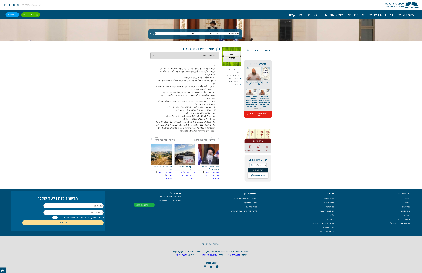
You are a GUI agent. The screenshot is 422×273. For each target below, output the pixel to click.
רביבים (216, 175)
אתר (267, 150)
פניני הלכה (330, 207)
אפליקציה (249, 151)
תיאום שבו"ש (329, 198)
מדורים (358, 15)
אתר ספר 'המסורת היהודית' (400, 223)
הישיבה (409, 15)
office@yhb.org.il (209, 254)
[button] (258, 78)
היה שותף (330, 219)
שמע (237, 72)
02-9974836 (234, 254)
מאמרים (216, 178)
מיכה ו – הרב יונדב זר (209, 55)
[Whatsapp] (18, 5)
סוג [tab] (248, 50)
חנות (258, 150)
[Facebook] (14, 5)
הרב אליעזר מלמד (211, 172)
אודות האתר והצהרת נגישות (323, 223)
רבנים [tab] (257, 50)
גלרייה (311, 15)
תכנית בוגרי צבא (251, 207)
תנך (230, 81)
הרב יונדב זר (234, 69)
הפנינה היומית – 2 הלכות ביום (169, 200)
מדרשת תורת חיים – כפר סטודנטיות (244, 211)
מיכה (237, 78)
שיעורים (407, 198)
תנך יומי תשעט (233, 75)
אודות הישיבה (329, 203)
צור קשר (295, 15)
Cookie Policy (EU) (326, 231)
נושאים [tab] (267, 50)
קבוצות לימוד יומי (403, 219)
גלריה (332, 215)
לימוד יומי (406, 215)
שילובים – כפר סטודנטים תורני (245, 198)
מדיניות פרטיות (328, 227)
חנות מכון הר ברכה (327, 211)
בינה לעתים (406, 207)
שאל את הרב (332, 15)
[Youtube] (9, 5)
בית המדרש (383, 15)
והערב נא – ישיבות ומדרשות (170, 196)
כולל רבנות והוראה (250, 203)
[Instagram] (5, 5)
